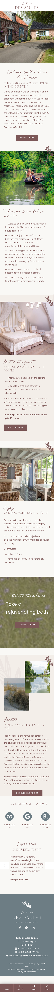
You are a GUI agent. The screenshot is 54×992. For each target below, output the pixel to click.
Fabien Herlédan (29, 972)
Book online (27, 137)
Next (49, 865)
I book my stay (27, 624)
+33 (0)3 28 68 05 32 (28, 948)
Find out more (15, 427)
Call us (20, 989)
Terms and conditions (18, 964)
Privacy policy (33, 964)
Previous (22, 865)
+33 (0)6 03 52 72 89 (28, 952)
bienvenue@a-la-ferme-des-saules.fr (28, 955)
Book (47, 989)
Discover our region (27, 793)
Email (34, 989)
